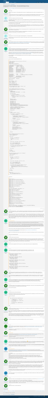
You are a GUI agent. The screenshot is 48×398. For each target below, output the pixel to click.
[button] (12, 2)
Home (4, 2)
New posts (4, 3)
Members (15, 2)
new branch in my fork (41, 378)
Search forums (7, 3)
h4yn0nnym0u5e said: (11, 220)
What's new (10, 2)
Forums (7, 2)
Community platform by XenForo (24, 397)
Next (13, 8)
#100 (43, 384)
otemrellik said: (10, 332)
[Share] (42, 9)
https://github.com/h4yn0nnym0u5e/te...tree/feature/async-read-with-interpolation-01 (19, 42)
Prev (4, 8)
